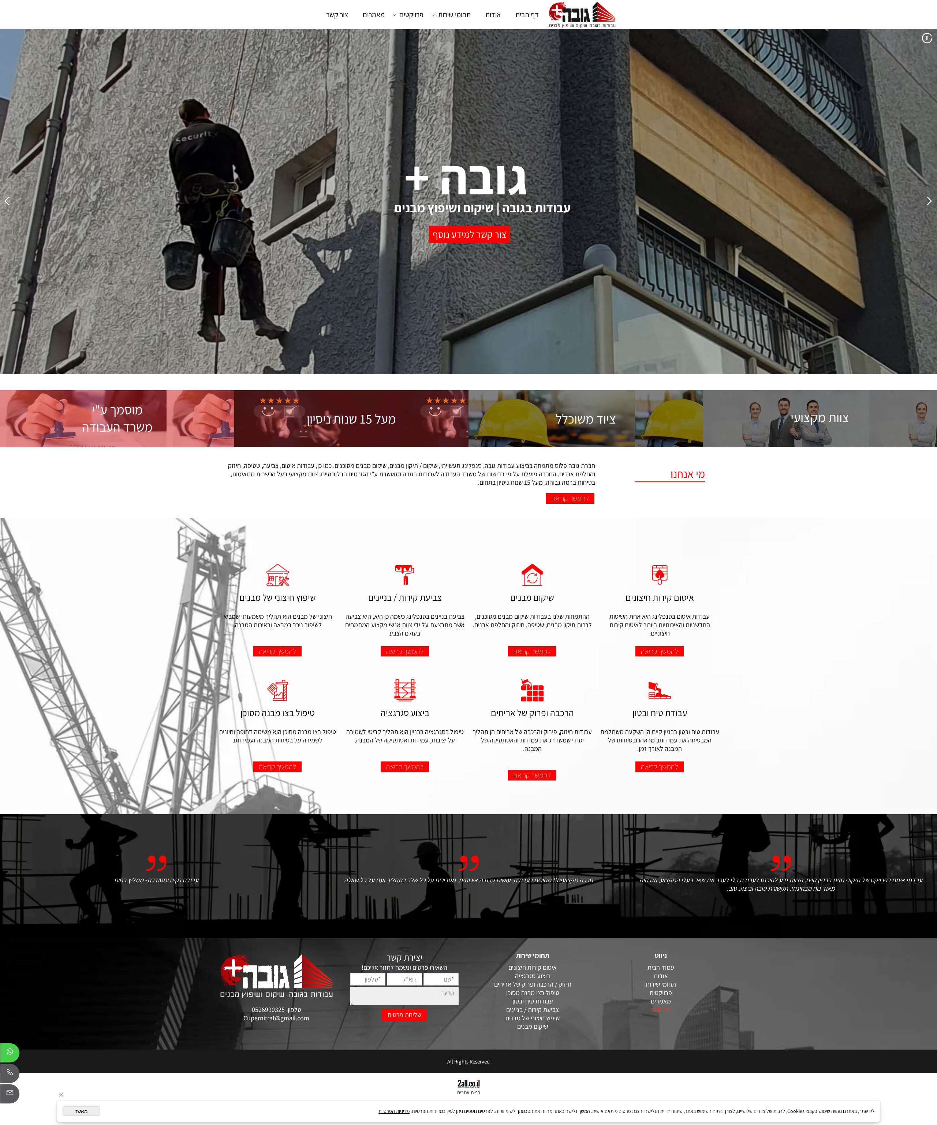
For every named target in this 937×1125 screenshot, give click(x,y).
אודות (493, 14)
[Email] (10, 1095)
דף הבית (527, 14)
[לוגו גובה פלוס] (582, 14)
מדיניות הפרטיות (394, 1111)
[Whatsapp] (10, 1054)
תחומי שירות (454, 14)
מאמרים (374, 14)
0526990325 (269, 1009)
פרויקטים (411, 14)
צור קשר (337, 14)
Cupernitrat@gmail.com (276, 1018)
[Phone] (10, 1075)
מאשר (81, 1111)
